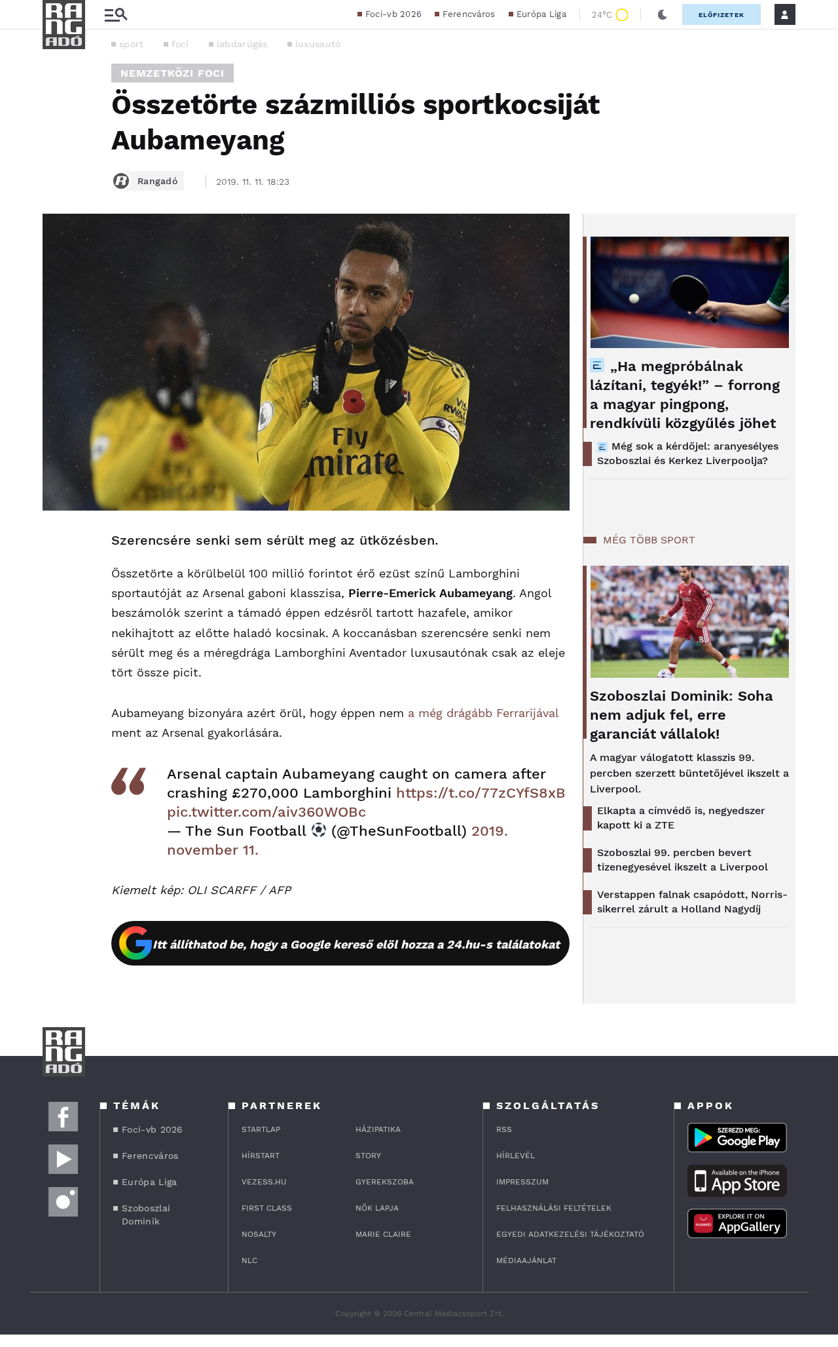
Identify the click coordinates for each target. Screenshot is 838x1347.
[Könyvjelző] (57, 619)
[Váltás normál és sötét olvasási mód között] (662, 14)
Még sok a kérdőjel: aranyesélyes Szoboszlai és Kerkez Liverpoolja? (687, 453)
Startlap (261, 1129)
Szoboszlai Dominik (146, 1214)
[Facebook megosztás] (57, 544)
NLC (249, 1260)
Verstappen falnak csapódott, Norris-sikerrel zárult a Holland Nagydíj (692, 901)
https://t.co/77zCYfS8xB (481, 793)
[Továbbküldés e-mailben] (57, 580)
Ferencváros (469, 14)
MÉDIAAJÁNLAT (526, 1260)
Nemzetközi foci (172, 73)
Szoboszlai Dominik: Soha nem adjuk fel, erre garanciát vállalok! (681, 715)
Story (368, 1155)
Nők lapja (377, 1208)
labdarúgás (242, 44)
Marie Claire (383, 1234)
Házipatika (378, 1129)
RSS (504, 1129)
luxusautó (318, 44)
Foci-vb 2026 (393, 14)
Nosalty (259, 1234)
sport (131, 44)
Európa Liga (541, 14)
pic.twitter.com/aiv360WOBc (266, 812)
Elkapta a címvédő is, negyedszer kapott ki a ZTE (681, 817)
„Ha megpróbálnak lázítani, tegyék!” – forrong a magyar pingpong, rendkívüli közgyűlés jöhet (685, 394)
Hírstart (261, 1155)
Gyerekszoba (384, 1181)
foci (180, 44)
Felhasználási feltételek (553, 1208)
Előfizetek (721, 14)
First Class (267, 1208)
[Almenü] (116, 14)
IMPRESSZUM (522, 1181)
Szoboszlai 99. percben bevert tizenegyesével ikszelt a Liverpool (682, 859)
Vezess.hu (264, 1181)
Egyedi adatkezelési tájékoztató (570, 1234)
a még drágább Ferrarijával (483, 713)
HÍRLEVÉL (515, 1155)
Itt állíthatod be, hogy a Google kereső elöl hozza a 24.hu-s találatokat (356, 944)
